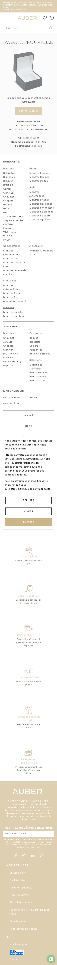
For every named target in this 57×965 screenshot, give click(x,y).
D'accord (28, 522)
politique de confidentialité (34, 489)
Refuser (28, 500)
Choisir (28, 511)
